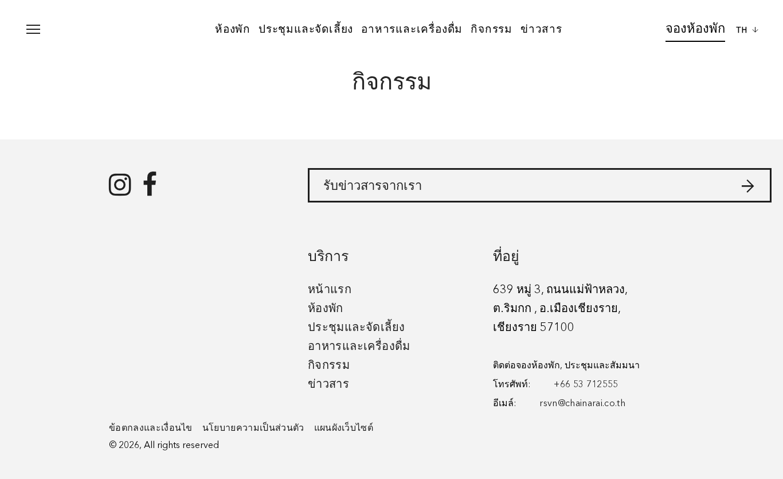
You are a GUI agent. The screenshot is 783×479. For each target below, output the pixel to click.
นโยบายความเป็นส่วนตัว (253, 428)
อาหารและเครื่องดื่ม (412, 29)
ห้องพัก (232, 29)
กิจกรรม (491, 29)
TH (743, 30)
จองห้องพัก (695, 28)
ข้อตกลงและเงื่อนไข (151, 428)
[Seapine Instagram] (120, 186)
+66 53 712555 (586, 385)
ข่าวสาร (541, 29)
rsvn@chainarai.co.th (582, 403)
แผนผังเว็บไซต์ (344, 428)
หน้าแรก (329, 290)
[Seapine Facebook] (149, 186)
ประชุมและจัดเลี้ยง (306, 29)
